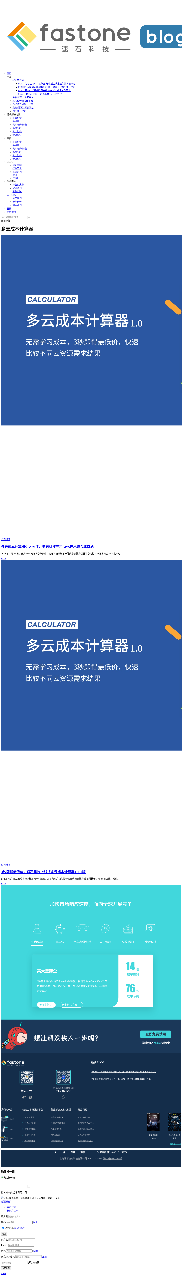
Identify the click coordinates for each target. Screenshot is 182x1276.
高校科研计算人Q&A (86, 1129)
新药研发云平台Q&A (86, 1123)
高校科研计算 (28, 1135)
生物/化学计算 (29, 1123)
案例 (15, 175)
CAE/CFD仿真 (29, 1129)
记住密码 (9, 1228)
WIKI (15, 178)
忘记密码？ (20, 1228)
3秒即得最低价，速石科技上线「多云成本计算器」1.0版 (43, 872)
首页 (9, 73)
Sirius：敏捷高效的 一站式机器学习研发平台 (40, 94)
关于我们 (17, 198)
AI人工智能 (55, 1135)
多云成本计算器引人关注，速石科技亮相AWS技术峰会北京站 (47, 547)
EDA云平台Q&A (84, 1118)
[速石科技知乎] (30, 1098)
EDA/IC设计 (28, 1118)
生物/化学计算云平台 (23, 97)
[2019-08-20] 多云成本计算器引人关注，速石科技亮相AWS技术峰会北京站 (123, 1072)
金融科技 (17, 135)
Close (3, 1273)
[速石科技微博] (24, 1098)
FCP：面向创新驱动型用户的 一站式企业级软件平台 (44, 90)
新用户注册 (12, 1211)
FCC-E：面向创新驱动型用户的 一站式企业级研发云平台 (46, 87)
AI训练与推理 (28, 1141)
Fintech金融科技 (57, 1141)
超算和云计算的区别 (85, 1141)
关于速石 (11, 195)
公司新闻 (17, 165)
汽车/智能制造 (20, 125)
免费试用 (11, 212)
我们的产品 (18, 80)
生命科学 (17, 118)
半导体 (16, 121)
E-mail (4, 1245)
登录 (9, 208)
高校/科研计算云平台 (23, 107)
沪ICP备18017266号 (112, 1158)
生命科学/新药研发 (58, 1123)
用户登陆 (11, 1207)
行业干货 (17, 168)
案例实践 (17, 191)
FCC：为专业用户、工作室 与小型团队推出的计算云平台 (47, 83)
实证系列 (17, 172)
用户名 (4, 1216)
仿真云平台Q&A (84, 1135)
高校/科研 (17, 128)
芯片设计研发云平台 (23, 101)
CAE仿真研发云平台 (23, 104)
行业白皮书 (18, 184)
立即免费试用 (155, 1034)
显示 (35, 1222)
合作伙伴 (17, 202)
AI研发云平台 (19, 111)
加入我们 (17, 205)
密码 (3, 1222)
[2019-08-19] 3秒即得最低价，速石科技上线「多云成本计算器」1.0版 (121, 1079)
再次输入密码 (8, 1256)
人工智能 (17, 131)
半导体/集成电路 (57, 1118)
